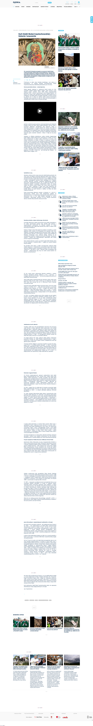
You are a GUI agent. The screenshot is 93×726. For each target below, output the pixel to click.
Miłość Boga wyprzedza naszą (65, 263)
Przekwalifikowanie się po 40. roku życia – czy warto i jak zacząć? (68, 272)
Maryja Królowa (62, 278)
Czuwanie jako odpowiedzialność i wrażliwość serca (66, 287)
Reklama (52, 713)
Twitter (27, 80)
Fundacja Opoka (17, 713)
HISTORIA (36, 600)
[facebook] (92, 18)
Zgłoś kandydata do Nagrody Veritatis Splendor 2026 (67, 266)
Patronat (64, 713)
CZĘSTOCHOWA (32, 600)
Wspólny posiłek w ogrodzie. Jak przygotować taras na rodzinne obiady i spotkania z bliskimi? (67, 283)
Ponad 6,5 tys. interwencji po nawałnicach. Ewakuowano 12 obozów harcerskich (68, 290)
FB (25, 80)
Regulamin (41, 713)
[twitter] (92, 20)
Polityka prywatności (29, 713)
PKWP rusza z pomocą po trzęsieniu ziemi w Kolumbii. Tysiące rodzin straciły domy (68, 269)
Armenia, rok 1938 (62, 280)
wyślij (32, 80)
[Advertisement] (46, 17)
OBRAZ (50, 600)
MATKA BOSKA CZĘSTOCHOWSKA (43, 600)
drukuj (30, 80)
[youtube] (92, 21)
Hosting (75, 713)
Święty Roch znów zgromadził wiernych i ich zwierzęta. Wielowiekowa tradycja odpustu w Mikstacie (68, 276)
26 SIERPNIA (26, 600)
